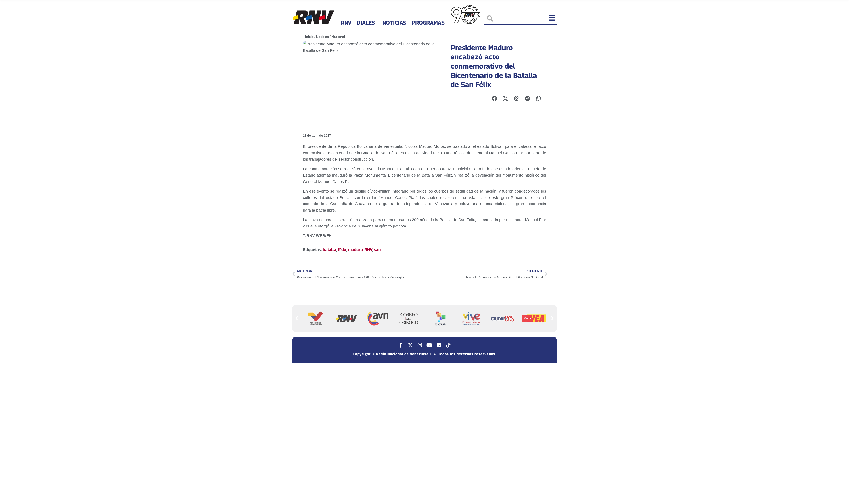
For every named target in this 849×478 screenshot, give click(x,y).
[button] (297, 318)
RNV (346, 22)
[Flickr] (439, 345)
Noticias (394, 22)
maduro (355, 249)
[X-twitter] (410, 345)
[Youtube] (429, 345)
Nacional (338, 37)
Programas (428, 22)
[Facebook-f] (401, 345)
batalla (329, 249)
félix (342, 249)
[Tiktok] (448, 345)
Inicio (309, 37)
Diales (366, 22)
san (377, 249)
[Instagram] (420, 345)
